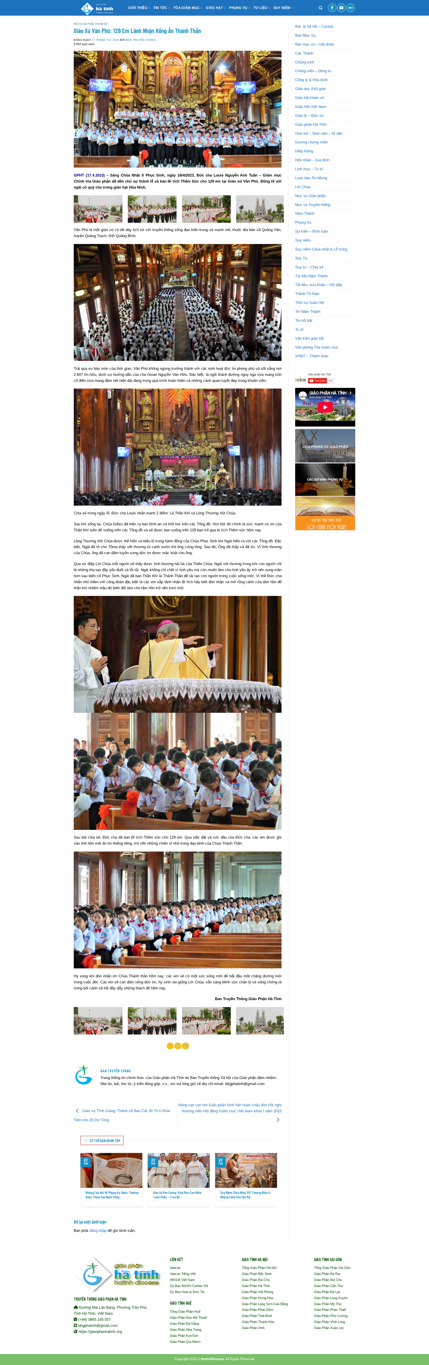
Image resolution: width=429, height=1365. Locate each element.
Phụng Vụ (303, 222)
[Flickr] (350, 8)
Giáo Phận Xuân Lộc (329, 1328)
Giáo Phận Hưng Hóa (257, 1298)
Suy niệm (303, 240)
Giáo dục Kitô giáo (310, 89)
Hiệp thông (304, 151)
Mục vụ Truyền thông (312, 205)
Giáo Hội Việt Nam (310, 107)
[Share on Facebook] (170, 1046)
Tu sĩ (299, 329)
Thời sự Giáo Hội (309, 303)
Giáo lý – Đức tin (309, 116)
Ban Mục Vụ (305, 35)
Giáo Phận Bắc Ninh (256, 1274)
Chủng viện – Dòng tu (313, 71)
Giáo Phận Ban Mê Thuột (188, 1317)
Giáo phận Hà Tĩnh (310, 124)
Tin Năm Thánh (307, 311)
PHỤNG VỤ (238, 8)
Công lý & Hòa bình (311, 80)
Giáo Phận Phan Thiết (330, 1310)
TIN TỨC (160, 8)
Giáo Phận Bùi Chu (256, 1280)
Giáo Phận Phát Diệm (257, 1310)
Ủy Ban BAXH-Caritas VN (189, 1286)
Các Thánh (304, 53)
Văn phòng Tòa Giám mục (317, 347)
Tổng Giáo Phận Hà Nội (259, 1268)
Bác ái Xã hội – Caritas (314, 26)
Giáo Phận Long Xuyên (331, 1298)
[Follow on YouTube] (341, 8)
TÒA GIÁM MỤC (186, 8)
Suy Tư (301, 258)
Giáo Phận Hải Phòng (257, 1292)
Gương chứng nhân (311, 142)
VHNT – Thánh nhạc (312, 356)
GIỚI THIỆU (137, 8)
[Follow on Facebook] (332, 8)
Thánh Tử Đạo (307, 294)
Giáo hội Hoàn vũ (309, 98)
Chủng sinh (304, 62)
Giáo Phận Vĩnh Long (329, 1322)
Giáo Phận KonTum (184, 1336)
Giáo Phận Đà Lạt (327, 1292)
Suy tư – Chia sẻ (309, 267)
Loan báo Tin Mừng (311, 178)
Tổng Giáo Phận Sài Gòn (332, 1268)
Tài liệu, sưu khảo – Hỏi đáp (318, 285)
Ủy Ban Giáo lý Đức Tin (187, 1292)
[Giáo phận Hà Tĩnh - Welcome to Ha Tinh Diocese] (96, 8)
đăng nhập (98, 1230)
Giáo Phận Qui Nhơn (185, 1342)
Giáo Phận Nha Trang (185, 1329)
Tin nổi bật (101, 23)
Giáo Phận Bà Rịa (327, 1274)
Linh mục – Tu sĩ (309, 169)
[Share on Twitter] (177, 1046)
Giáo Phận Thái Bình (257, 1316)
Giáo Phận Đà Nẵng (184, 1323)
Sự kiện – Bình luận (311, 231)
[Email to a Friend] (185, 1046)
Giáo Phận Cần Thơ (328, 1286)
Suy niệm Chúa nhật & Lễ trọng (321, 249)
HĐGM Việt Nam (182, 1280)
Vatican (175, 1268)
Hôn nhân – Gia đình (312, 160)
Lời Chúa (302, 187)
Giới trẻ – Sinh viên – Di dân (319, 133)
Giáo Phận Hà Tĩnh (256, 1286)
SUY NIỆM (281, 8)
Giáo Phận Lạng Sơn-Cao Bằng (265, 1304)
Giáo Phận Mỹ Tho (327, 1304)
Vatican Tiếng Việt (183, 1274)
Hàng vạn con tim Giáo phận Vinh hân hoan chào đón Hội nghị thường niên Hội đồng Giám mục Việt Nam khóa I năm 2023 (230, 1108)
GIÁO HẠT (214, 8)
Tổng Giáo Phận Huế (185, 1311)
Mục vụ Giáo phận (84, 23)
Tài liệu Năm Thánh (311, 276)
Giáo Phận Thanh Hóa (258, 1322)
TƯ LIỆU (260, 8)
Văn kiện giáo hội (309, 338)
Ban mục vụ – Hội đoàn (314, 44)
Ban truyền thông (141, 39)
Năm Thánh (304, 213)
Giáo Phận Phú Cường (330, 1316)
